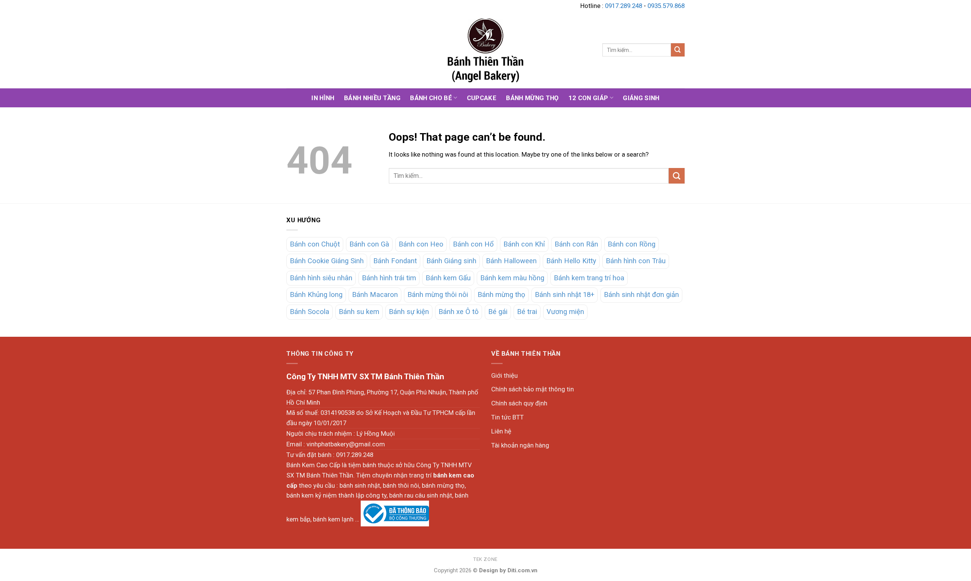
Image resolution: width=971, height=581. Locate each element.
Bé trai (527, 312)
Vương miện (565, 312)
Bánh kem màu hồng (512, 278)
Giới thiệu (504, 375)
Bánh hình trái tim (389, 278)
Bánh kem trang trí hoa (589, 278)
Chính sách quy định (519, 403)
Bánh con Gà (369, 244)
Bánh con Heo (421, 244)
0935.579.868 (666, 5)
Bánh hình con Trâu (636, 261)
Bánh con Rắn (576, 244)
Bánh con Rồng (631, 244)
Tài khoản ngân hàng (520, 445)
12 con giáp (588, 98)
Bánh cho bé (431, 98)
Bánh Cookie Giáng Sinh (327, 261)
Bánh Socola (309, 312)
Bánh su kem (359, 312)
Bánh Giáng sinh (451, 261)
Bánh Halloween (511, 261)
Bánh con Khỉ (524, 244)
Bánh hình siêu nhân (321, 278)
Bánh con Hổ (473, 244)
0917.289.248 (623, 5)
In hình (322, 98)
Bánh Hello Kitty (571, 261)
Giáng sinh (641, 98)
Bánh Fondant (395, 261)
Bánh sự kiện (409, 312)
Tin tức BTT (507, 417)
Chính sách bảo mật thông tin (532, 389)
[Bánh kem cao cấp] (485, 49)
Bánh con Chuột (315, 244)
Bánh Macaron (375, 294)
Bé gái (497, 312)
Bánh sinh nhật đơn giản (641, 294)
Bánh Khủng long (316, 294)
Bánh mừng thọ (532, 98)
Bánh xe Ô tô (458, 312)
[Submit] (678, 50)
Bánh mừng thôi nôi (437, 294)
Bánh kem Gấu (448, 278)
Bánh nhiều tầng (372, 98)
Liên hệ (501, 431)
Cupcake (481, 98)
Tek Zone (485, 559)
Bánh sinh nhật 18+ (564, 294)
